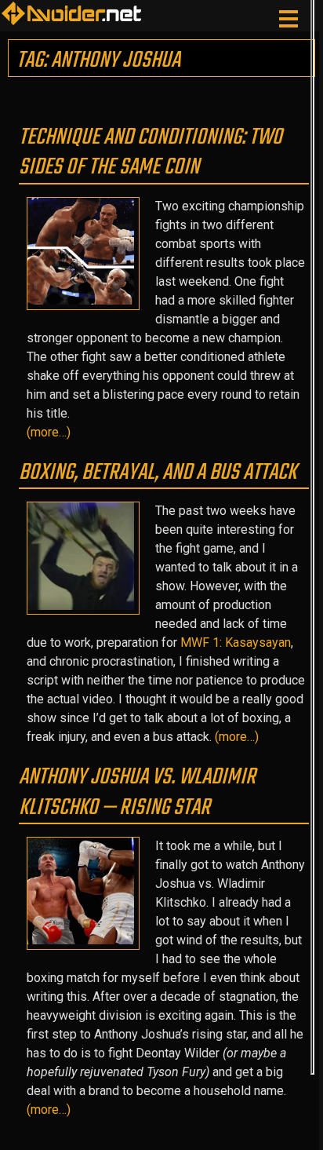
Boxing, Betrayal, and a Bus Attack (157, 473)
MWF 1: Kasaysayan (235, 642)
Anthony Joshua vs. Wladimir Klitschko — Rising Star (137, 792)
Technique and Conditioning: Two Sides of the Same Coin (150, 152)
